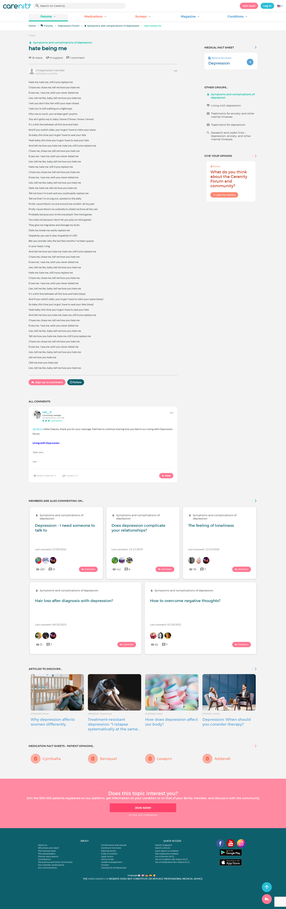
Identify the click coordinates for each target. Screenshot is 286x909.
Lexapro (164, 758)
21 (54, 569)
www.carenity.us (98, 879)
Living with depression (226, 105)
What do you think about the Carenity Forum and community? (228, 179)
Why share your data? (48, 848)
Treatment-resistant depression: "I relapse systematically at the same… (114, 724)
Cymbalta (52, 758)
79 (194, 569)
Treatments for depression (228, 124)
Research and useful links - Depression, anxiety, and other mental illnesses (231, 136)
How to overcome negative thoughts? (185, 600)
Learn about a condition (167, 851)
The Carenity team (47, 851)
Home (32, 25)
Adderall (222, 758)
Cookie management (111, 862)
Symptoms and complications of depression (113, 25)
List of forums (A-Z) (164, 856)
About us (42, 845)
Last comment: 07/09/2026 (50, 549)
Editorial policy (108, 851)
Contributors (44, 859)
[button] (48, 17)
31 (41, 644)
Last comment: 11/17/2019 (127, 549)
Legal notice (107, 856)
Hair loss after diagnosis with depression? (74, 600)
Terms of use (107, 859)
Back (33, 35)
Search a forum (162, 848)
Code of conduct (109, 853)
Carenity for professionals (113, 867)
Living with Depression (46, 442)
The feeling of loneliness (211, 525)
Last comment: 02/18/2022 (165, 624)
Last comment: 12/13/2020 (203, 549)
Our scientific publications (51, 865)
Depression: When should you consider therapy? (226, 722)
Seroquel (108, 758)
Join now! (249, 5)
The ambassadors (46, 853)
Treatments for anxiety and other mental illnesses (232, 115)
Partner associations (48, 856)
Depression (219, 63)
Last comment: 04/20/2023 (50, 624)
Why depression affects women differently (53, 722)
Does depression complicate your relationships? (138, 528)
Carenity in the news (111, 848)
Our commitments (47, 867)
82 (156, 644)
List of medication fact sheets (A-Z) (172, 862)
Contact (105, 865)
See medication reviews (166, 853)
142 (119, 569)
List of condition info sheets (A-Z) (171, 859)
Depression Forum (68, 25)
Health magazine (163, 845)
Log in (267, 5)
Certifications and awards (113, 845)
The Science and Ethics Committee (55, 862)
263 (42, 569)
